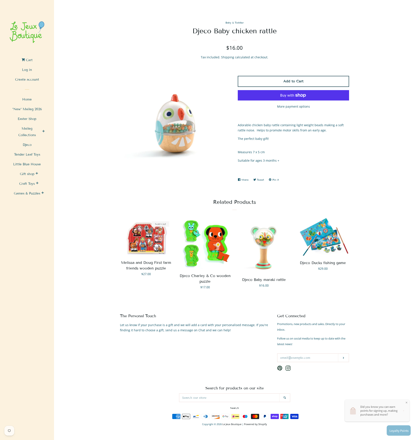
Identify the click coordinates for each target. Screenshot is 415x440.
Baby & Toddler (234, 22)
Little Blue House (27, 164)
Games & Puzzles (27, 193)
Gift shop (27, 174)
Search (234, 408)
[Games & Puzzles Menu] (42, 193)
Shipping (227, 57)
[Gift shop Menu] (36, 174)
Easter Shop (27, 119)
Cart (29, 60)
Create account (27, 79)
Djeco (27, 145)
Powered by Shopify (255, 424)
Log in (27, 70)
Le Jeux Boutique (231, 424)
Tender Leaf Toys (27, 154)
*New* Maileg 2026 (27, 109)
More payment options (293, 106)
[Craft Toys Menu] (37, 183)
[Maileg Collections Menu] (43, 132)
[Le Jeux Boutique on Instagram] (288, 369)
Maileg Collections (27, 132)
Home (27, 99)
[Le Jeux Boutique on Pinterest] (280, 369)
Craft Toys (27, 184)
